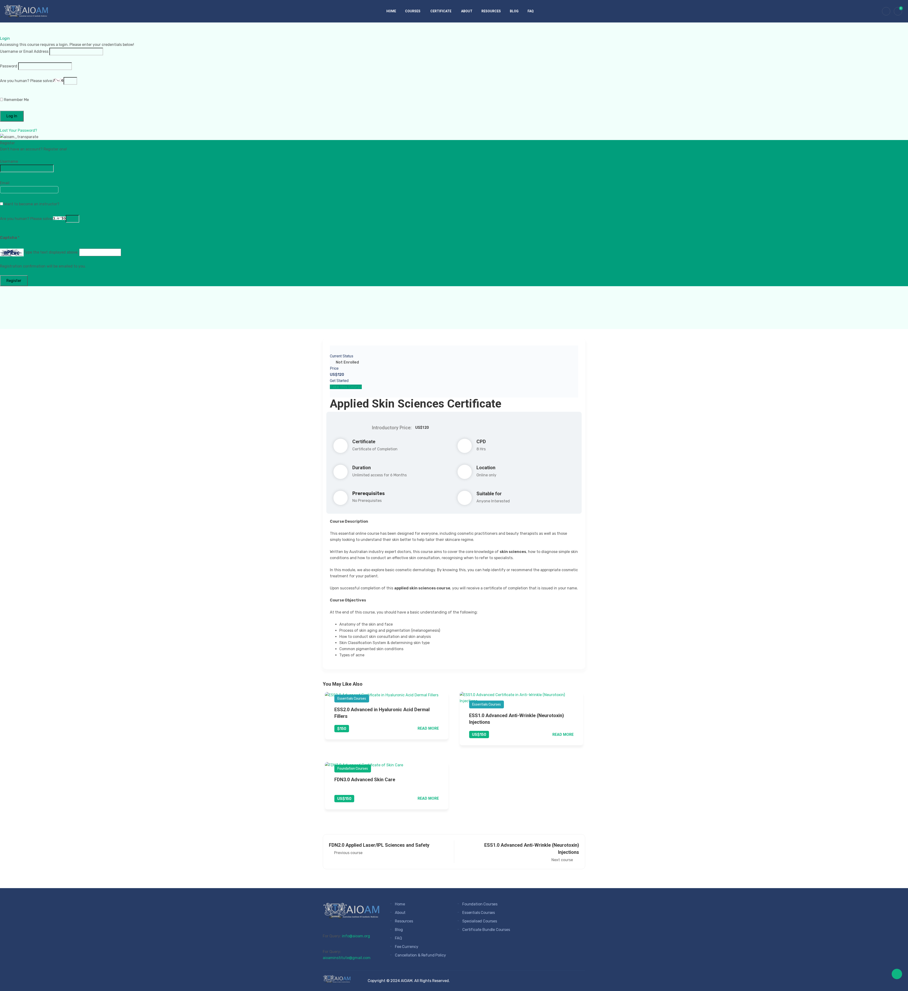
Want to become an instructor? (31, 204)
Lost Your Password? (18, 130)
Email (4, 183)
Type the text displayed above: (51, 252)
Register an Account (20, 155)
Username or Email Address (24, 51)
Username (9, 161)
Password (8, 66)
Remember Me (16, 99)
